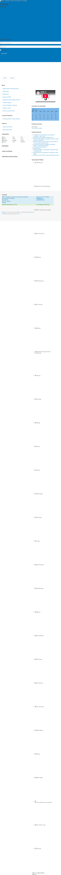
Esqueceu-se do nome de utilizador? (8, 57)
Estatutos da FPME (5, 19)
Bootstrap (4, 212)
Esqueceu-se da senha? (5, 58)
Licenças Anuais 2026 (7, 126)
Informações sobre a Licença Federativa (11, 118)
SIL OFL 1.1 (17, 213)
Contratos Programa (5, 25)
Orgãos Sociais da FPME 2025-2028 (9, 10)
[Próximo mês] (34, 108)
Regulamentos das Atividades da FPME (9, 22)
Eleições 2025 (4, 16)
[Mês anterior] (32, 108)
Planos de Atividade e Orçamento (8, 28)
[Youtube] (36, 86)
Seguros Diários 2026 (7, 129)
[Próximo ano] (33, 108)
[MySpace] (42, 86)
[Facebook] (33, 86)
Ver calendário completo (37, 128)
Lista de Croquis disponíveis (7, 34)
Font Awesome (5, 213)
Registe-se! (2, 56)
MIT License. (31, 212)
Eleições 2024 (4, 13)
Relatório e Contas (5, 31)
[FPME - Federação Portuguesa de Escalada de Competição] (13, 0)
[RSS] (39, 86)
